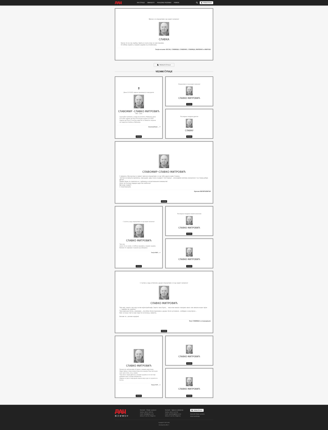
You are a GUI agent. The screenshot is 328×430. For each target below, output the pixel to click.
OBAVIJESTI (151, 2)
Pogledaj (139, 136)
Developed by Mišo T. (164, 425)
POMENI (176, 2)
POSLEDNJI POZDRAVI (164, 2)
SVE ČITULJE (141, 2)
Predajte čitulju (165, 65)
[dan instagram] (118, 416)
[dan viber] (125, 416)
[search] (197, 3)
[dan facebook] (116, 416)
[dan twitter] (121, 416)
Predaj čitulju (198, 410)
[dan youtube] (123, 416)
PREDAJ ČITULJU (207, 2)
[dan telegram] (127, 416)
